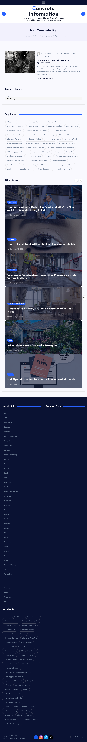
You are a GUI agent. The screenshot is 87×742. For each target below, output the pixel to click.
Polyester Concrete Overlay (66, 156)
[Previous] (76, 180)
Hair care (7, 482)
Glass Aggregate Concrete (17, 152)
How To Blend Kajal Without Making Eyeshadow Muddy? (41, 244)
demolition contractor (16, 148)
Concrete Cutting (14, 130)
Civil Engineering (10, 436)
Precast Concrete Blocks (16, 160)
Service (6, 556)
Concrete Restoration (15, 139)
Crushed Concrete (66, 143)
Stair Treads (45, 165)
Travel (71, 165)
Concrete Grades (33, 135)
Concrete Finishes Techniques (36, 130)
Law (5, 510)
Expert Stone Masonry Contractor (61, 148)
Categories (9, 96)
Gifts (6, 478)
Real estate (8, 542)
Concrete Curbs (72, 126)
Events (6, 464)
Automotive (8, 422)
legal (6, 519)
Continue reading (45, 78)
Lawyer (6, 514)
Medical (7, 528)
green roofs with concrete (42, 152)
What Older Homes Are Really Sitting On (32, 345)
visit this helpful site (25, 169)
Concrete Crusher (55, 126)
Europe (6, 459)
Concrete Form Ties (15, 135)
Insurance (7, 500)
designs (7, 450)
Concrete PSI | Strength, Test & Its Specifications (47, 36)
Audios (10, 122)
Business (12, 202)
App (5, 413)
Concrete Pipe (50, 135)
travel (6, 592)
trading (7, 588)
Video (10, 169)
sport (6, 560)
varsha (9, 215)
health (6, 487)
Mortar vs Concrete (34, 156)
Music (48, 156)
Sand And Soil (13, 165)
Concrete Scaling (35, 139)
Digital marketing (10, 455)
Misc (6, 533)
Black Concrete (36, 122)
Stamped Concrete (10, 565)
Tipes (6, 579)
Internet (7, 505)
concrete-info (46, 53)
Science (7, 551)
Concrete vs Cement (53, 139)
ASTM (6, 418)
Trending (7, 597)
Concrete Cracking (37, 126)
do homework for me (36, 148)
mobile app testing (15, 156)
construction (8, 445)
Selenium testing (30, 165)
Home (23, 36)
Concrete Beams (54, 122)
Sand (6, 546)
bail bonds (22, 122)
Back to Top (79, 737)
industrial (7, 496)
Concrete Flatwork (59, 130)
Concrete (7, 441)
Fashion (12, 239)
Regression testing (59, 160)
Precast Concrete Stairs (39, 160)
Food (6, 473)
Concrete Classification (16, 126)
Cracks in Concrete (15, 143)
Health (58, 152)
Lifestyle (69, 152)
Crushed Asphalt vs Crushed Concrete (41, 143)
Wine (6, 602)
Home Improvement (16, 304)
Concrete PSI (57, 53)
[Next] (80, 180)
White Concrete (43, 169)
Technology (59, 165)
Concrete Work (71, 139)
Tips (10, 341)
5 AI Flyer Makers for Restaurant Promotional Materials (41, 379)
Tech (11, 374)
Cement (7, 432)
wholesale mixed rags (62, 169)
